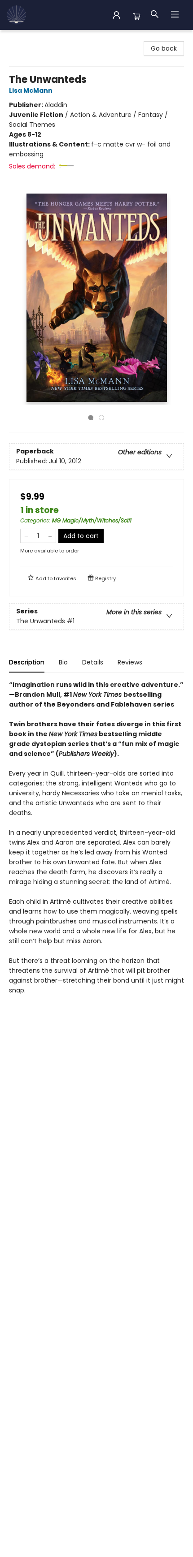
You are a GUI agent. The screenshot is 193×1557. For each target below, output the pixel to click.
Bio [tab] (63, 662)
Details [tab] (92, 662)
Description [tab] (26, 662)
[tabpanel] (96, 848)
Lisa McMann (31, 90)
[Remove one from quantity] (26, 536)
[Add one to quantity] (50, 536)
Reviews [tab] (130, 662)
